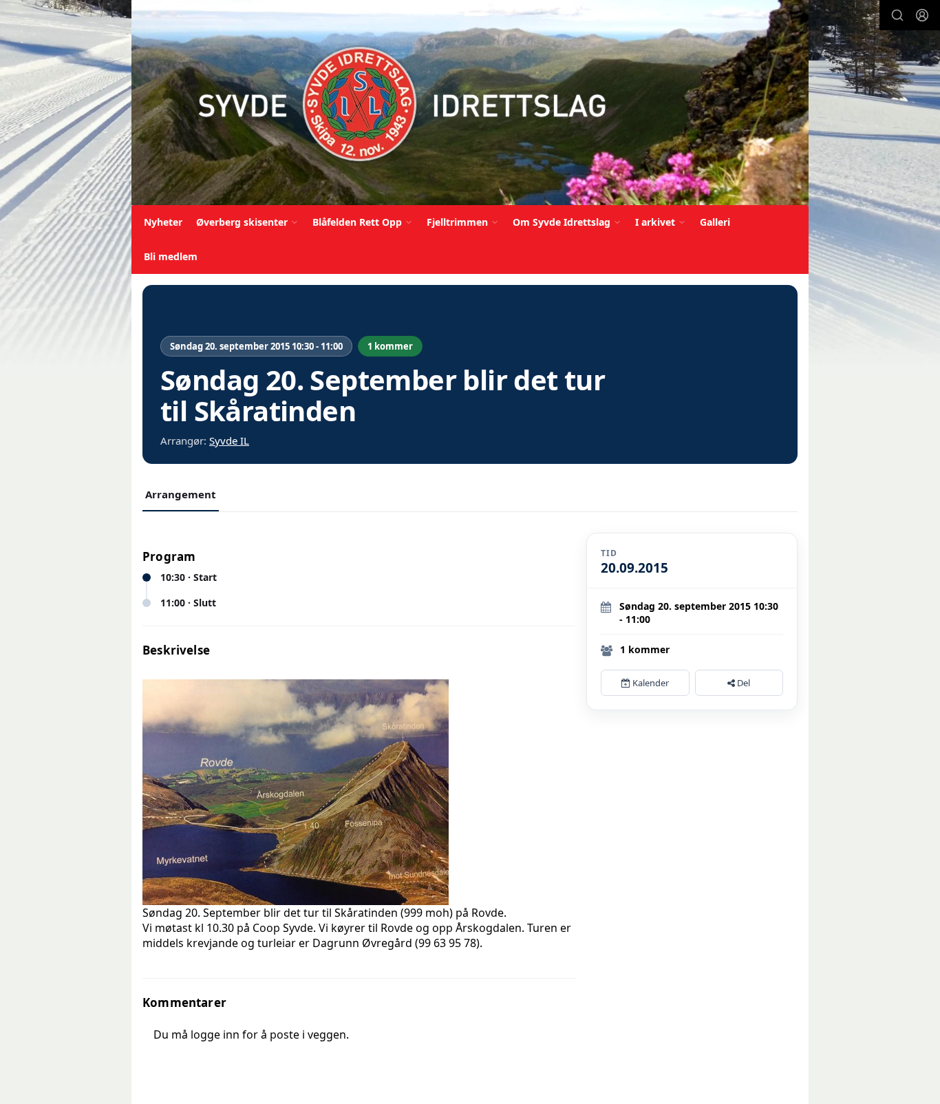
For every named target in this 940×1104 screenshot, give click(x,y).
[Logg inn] (922, 15)
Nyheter (163, 222)
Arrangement (180, 494)
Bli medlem (170, 256)
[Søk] (897, 15)
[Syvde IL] (470, 102)
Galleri (715, 222)
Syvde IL (229, 440)
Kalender (649, 683)
